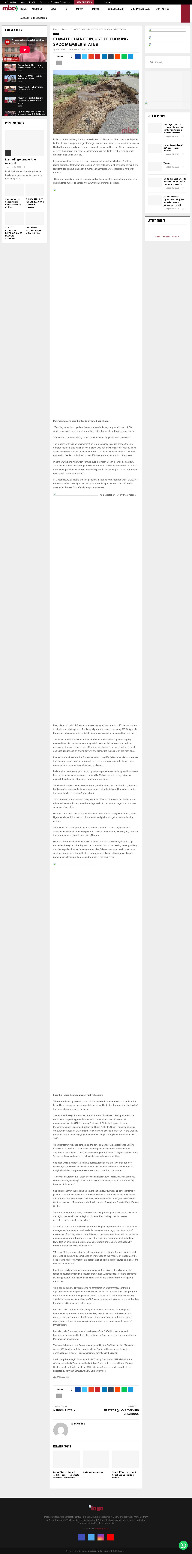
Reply (157, 236)
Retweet (166, 236)
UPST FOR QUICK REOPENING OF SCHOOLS (121, 1412)
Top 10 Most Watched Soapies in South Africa (34, 230)
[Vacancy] (155, 166)
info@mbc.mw (102, 1528)
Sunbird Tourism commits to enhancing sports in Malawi (124, 1474)
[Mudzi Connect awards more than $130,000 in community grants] (155, 182)
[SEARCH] (184, 62)
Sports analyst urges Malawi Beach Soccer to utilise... (13, 203)
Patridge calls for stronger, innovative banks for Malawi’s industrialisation (173, 128)
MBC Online (60, 49)
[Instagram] (101, 1537)
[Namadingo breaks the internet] (24, 143)
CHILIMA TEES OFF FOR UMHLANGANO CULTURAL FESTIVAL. (35, 203)
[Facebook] (81, 1537)
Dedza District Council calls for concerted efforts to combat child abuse (66, 1474)
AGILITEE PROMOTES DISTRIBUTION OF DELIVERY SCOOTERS (13, 233)
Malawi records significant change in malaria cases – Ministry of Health (174, 201)
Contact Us (162, 9)
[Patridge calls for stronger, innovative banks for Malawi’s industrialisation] (155, 128)
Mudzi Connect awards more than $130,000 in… (125, 2)
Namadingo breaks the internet (20, 161)
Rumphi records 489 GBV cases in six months (173, 147)
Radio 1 (79, 9)
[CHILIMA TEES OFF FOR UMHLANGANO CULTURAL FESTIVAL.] (35, 190)
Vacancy (167, 163)
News (53, 9)
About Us (37, 9)
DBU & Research (116, 9)
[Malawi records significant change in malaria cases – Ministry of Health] (155, 200)
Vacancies (44, 2)
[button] (183, 1545)
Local (56, 34)
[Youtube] (110, 1537)
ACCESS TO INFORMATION (33, 18)
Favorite (175, 236)
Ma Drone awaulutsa (93, 1472)
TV (65, 9)
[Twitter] (91, 1537)
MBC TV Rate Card (140, 9)
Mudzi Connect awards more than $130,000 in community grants (175, 181)
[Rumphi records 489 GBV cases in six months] (155, 148)
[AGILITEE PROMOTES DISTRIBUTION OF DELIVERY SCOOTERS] (14, 218)
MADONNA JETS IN (64, 1410)
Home (23, 9)
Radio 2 (95, 9)
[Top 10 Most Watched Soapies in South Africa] (35, 218)
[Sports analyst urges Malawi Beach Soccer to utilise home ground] (14, 190)
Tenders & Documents (60, 2)
